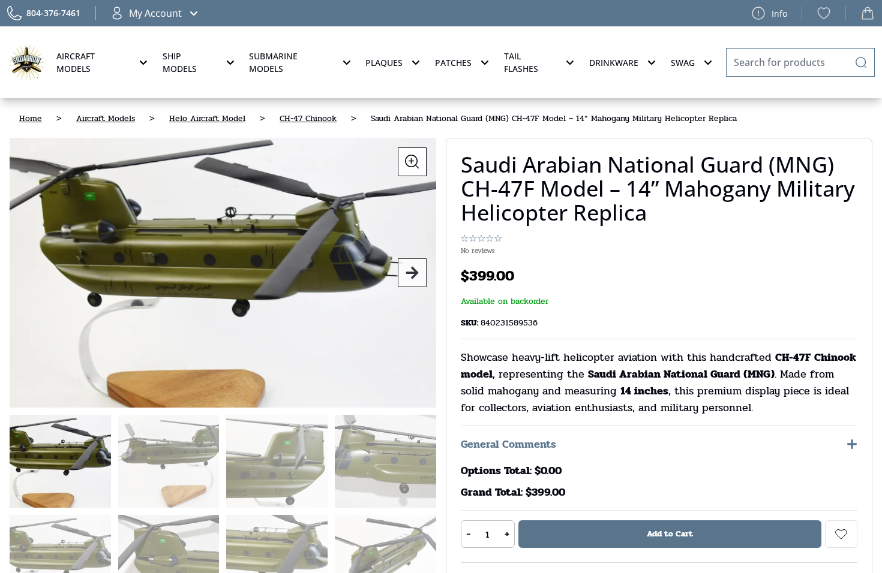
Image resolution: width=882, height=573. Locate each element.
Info (779, 13)
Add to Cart (670, 533)
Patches (453, 62)
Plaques (384, 62)
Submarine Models (273, 62)
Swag (683, 62)
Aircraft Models (75, 62)
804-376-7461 (53, 13)
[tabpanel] (223, 273)
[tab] (60, 461)
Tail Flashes (521, 62)
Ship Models (180, 62)
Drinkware (613, 62)
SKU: (471, 322)
